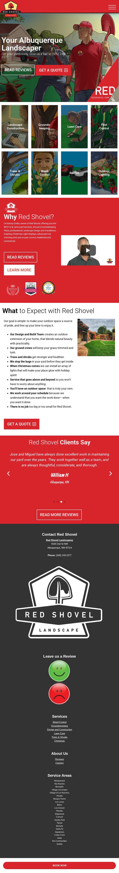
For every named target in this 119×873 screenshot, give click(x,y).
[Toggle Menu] (112, 7)
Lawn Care (59, 733)
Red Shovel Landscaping (20, 9)
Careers (59, 763)
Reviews (59, 759)
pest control (30, 237)
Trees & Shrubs (59, 737)
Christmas (59, 741)
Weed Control (59, 722)
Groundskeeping (48, 227)
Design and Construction (59, 729)
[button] (8, 474)
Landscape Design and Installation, (39, 230)
